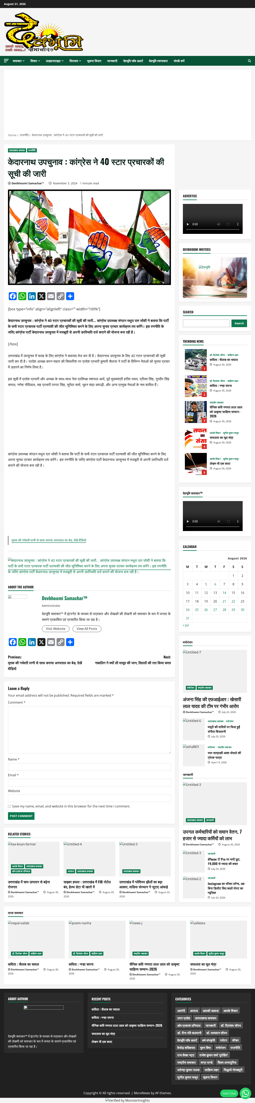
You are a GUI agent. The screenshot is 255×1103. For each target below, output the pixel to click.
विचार (33, 60)
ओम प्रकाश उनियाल (21, 871)
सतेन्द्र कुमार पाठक (188, 1069)
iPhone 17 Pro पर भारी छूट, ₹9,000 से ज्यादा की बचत (194, 862)
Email (13, 775)
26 (206, 610)
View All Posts (87, 628)
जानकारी (112, 60)
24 (187, 610)
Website (14, 791)
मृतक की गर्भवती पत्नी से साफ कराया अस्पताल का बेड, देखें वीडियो (49, 540)
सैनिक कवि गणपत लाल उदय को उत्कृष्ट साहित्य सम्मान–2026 (196, 412)
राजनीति (31, 150)
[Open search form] (249, 61)
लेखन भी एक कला (196, 464)
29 (233, 610)
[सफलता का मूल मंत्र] (218, 940)
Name (14, 759)
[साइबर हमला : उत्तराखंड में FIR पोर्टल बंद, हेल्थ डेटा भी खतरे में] (89, 859)
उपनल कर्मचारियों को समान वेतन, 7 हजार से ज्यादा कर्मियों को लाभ (212, 835)
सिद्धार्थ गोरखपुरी (233, 1069)
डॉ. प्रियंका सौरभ (218, 355)
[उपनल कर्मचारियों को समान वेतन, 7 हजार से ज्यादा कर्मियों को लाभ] (215, 803)
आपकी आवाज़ (211, 1010)
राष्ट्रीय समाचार (217, 402)
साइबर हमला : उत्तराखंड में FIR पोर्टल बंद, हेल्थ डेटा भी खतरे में (87, 884)
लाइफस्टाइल (53, 60)
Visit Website (55, 628)
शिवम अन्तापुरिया (227, 1062)
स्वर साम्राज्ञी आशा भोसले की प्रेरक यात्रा (194, 755)
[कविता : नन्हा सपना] (97, 940)
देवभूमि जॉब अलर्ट (133, 60)
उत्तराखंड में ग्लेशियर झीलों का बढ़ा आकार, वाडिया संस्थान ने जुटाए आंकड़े (143, 884)
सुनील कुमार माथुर (231, 433)
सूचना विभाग (94, 60)
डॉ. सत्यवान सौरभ (216, 1032)
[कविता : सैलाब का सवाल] (36, 940)
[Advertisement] (127, 103)
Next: (133, 659)
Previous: (45, 662)
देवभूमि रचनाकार (158, 60)
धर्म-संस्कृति (208, 1040)
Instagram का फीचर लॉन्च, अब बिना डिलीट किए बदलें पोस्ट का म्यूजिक (194, 887)
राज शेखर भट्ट (185, 1054)
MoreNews (142, 1093)
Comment (17, 702)
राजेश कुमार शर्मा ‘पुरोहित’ (213, 1054)
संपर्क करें (179, 60)
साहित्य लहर (233, 355)
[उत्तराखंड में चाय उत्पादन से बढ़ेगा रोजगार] (34, 859)
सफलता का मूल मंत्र (196, 438)
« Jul (186, 625)
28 (224, 610)
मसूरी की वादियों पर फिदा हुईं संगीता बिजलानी (194, 729)
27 (215, 610)
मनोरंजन (190, 687)
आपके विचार (17, 866)
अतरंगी (181, 1010)
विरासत (74, 60)
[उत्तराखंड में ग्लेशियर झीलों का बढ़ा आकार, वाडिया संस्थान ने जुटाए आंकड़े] (145, 859)
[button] (6, 60)
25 (197, 610)
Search (188, 312)
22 (233, 601)
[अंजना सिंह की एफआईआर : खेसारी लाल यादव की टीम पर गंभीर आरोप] (215, 671)
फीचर (235, 1040)
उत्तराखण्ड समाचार (17, 150)
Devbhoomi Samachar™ (28, 183)
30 (242, 610)
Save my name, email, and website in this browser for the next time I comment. (71, 806)
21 (224, 601)
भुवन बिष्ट (205, 1047)
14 (224, 593)
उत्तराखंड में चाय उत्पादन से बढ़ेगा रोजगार (29, 884)
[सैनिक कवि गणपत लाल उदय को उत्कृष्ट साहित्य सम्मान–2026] (157, 940)
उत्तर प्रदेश (183, 1018)
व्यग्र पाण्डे (207, 1062)
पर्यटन (223, 1040)
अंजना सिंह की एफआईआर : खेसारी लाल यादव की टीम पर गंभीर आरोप (212, 702)
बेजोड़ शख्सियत (186, 1047)
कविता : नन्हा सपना (196, 386)
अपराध (71, 871)
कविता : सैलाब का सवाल (196, 360)
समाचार (17, 60)
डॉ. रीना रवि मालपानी (189, 1032)
